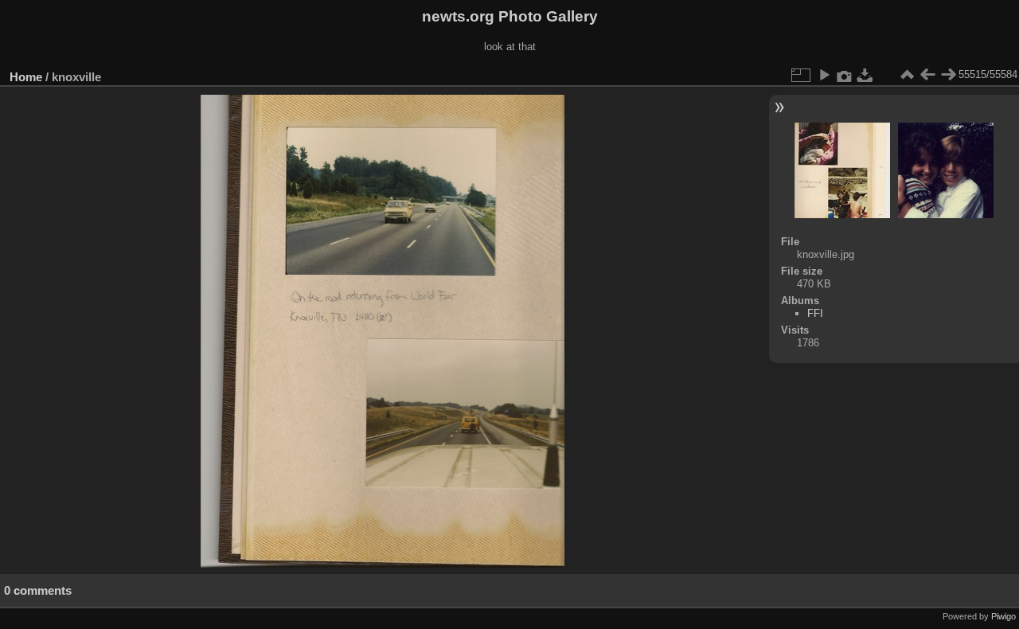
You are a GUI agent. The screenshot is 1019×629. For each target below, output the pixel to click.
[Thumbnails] (906, 74)
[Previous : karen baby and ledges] (927, 74)
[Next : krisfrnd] (948, 74)
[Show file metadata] (844, 74)
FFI (815, 313)
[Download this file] (865, 74)
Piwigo (1003, 616)
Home (26, 77)
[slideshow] (824, 74)
